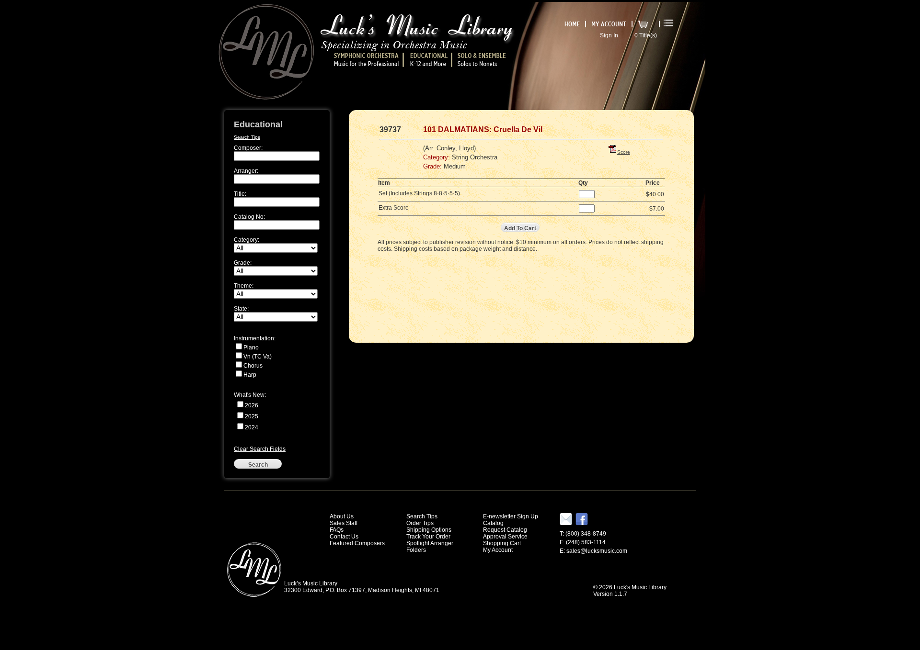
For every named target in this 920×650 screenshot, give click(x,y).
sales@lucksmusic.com (596, 551)
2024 (251, 427)
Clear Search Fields (260, 449)
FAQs (337, 530)
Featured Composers (357, 543)
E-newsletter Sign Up (510, 516)
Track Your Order (428, 536)
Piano (251, 347)
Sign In (609, 35)
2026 (251, 405)
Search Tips (247, 137)
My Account (498, 550)
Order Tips (420, 523)
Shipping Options (428, 530)
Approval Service (505, 536)
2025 (251, 416)
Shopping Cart (502, 543)
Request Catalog (505, 530)
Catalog (493, 523)
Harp (249, 374)
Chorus (253, 365)
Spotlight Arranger (429, 543)
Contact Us (344, 536)
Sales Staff (343, 523)
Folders (416, 550)
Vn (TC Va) (257, 356)
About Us (342, 516)
